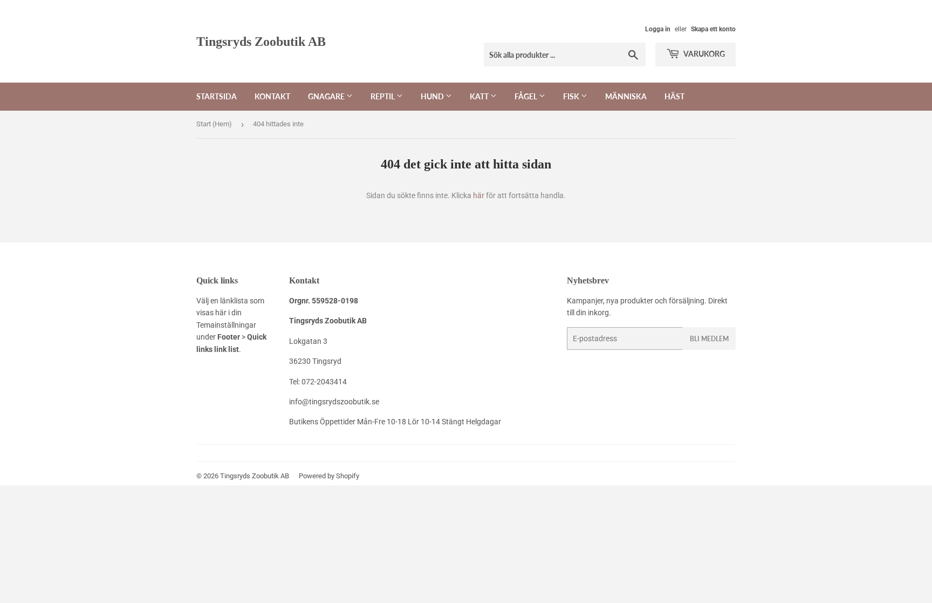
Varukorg (703, 53)
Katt (480, 96)
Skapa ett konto (713, 29)
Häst (674, 96)
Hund (433, 96)
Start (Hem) (214, 124)
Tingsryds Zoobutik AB (261, 41)
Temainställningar (226, 325)
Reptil (383, 96)
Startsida (216, 96)
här (478, 195)
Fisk (572, 96)
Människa (626, 96)
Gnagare (327, 96)
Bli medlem (709, 339)
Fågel (527, 96)
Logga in (657, 29)
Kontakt (272, 96)
